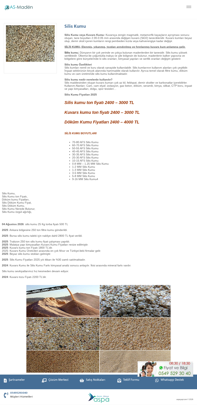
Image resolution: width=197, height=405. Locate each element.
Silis (67, 52)
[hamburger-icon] (188, 7)
